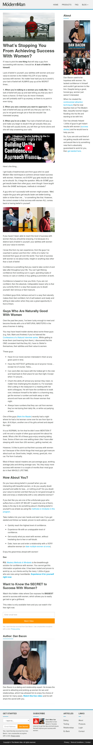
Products (66, 4)
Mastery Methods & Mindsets (19, 562)
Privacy (66, 742)
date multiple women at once (38, 546)
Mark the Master (24, 416)
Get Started (23, 726)
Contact (82, 731)
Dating (65, 720)
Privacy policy (15, 629)
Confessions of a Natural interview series (20, 337)
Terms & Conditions (77, 742)
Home (55, 4)
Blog (84, 4)
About (81, 720)
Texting (66, 724)
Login (81, 727)
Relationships (68, 727)
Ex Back (66, 731)
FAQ (76, 4)
